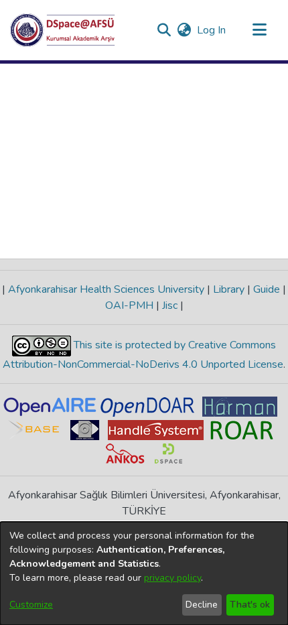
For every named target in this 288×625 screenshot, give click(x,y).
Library (228, 289)
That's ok (250, 604)
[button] (62, 30)
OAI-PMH (130, 305)
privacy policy (172, 577)
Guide (266, 289)
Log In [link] (212, 30)
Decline (202, 604)
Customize (31, 604)
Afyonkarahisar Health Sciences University (106, 289)
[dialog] (144, 573)
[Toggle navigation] (259, 30)
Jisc (169, 305)
